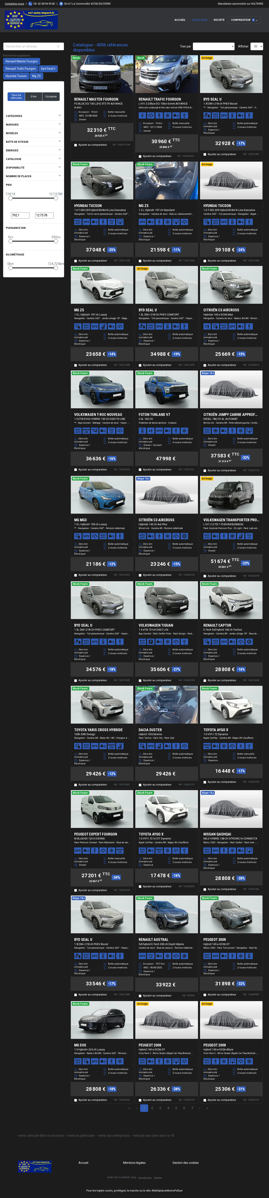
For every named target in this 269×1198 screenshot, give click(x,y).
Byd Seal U (48, 68)
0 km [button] (34, 96)
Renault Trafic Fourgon (21, 68)
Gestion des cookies (186, 1162)
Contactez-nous (14, 3)
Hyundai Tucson (16, 76)
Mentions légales (134, 1162)
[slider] (10, 198)
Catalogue (199, 19)
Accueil (180, 19)
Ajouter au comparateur (92, 144)
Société (219, 19)
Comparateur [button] (242, 19)
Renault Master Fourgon (22, 61)
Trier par (185, 46)
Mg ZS (36, 76)
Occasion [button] (51, 96)
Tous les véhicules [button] (16, 97)
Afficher (243, 46)
